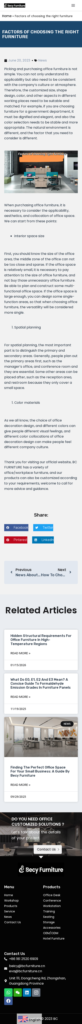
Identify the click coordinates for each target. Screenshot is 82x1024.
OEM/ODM (50, 933)
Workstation (52, 906)
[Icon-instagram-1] (36, 992)
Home (7, 16)
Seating (48, 917)
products (10, 906)
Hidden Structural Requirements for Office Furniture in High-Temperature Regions (41, 640)
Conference (52, 900)
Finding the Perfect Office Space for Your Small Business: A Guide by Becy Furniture (40, 771)
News (42, 60)
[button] (16, 527)
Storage (49, 922)
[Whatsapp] (8, 992)
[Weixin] (17, 992)
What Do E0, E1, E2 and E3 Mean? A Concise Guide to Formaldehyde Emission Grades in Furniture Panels (41, 683)
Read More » (20, 653)
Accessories (52, 928)
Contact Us (12, 922)
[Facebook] (8, 1001)
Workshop (11, 900)
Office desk (51, 895)
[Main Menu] (73, 5)
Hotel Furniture (54, 938)
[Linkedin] (27, 992)
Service (9, 911)
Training (49, 911)
